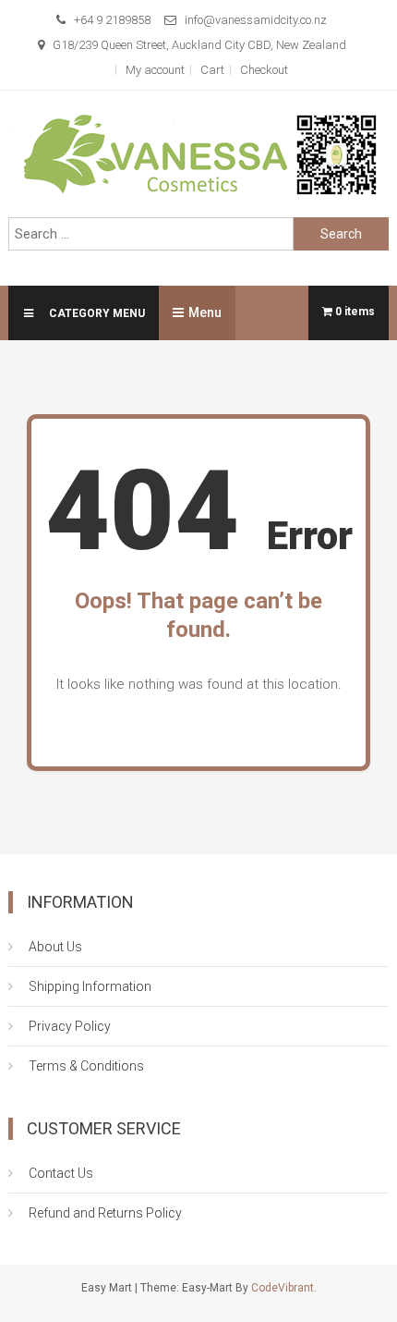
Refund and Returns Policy (105, 1213)
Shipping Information (90, 986)
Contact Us (61, 1173)
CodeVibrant (282, 1287)
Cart (212, 70)
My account (155, 70)
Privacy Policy (70, 1026)
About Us (55, 946)
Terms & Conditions (86, 1066)
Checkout (264, 70)
